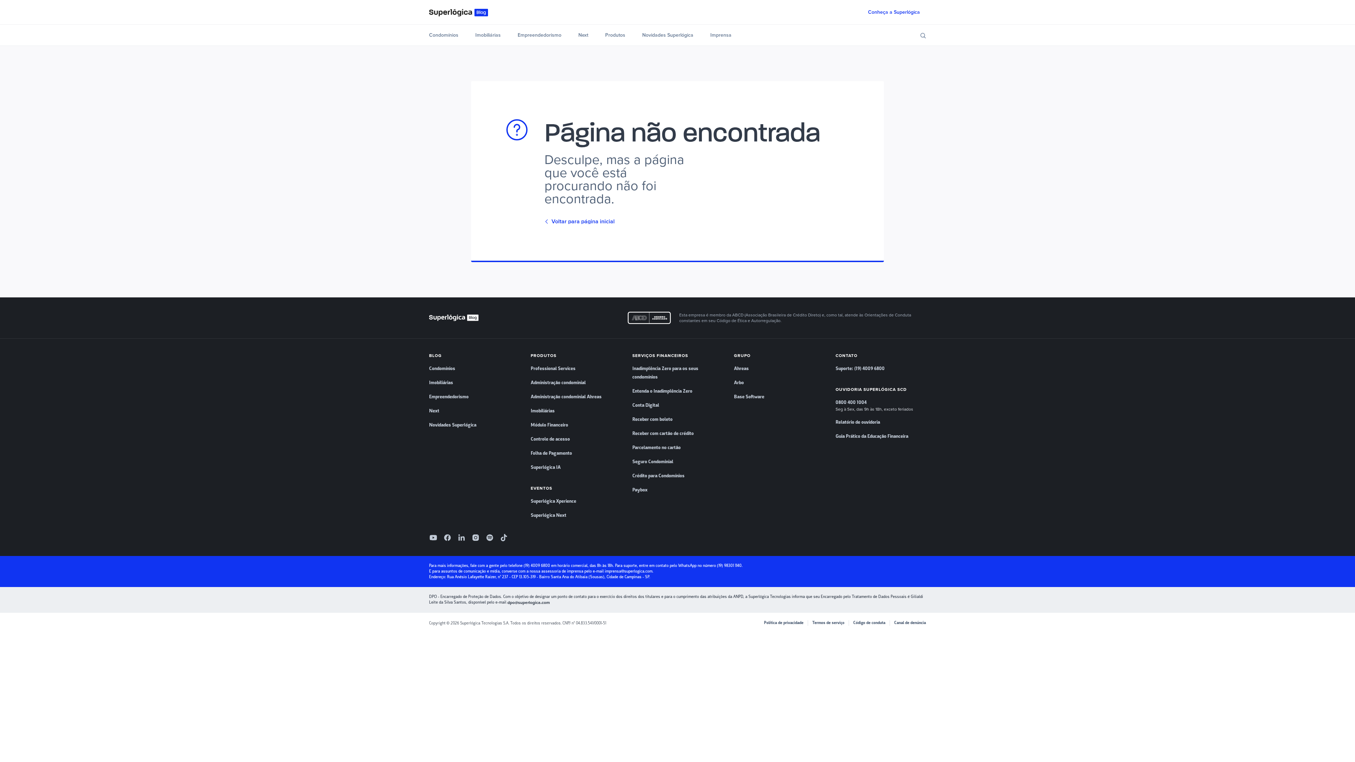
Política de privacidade (783, 622)
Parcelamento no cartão (656, 448)
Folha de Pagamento (551, 453)
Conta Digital (645, 405)
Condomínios (443, 35)
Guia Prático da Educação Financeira (872, 436)
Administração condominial (558, 383)
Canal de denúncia (910, 622)
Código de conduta (869, 622)
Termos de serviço (828, 622)
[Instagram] (475, 537)
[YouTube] (433, 537)
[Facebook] (447, 537)
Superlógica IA (546, 467)
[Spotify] (490, 537)
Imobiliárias (488, 35)
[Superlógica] (458, 12)
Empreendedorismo (539, 35)
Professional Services (553, 368)
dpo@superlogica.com (528, 602)
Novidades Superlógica (667, 35)
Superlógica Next (548, 515)
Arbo (739, 383)
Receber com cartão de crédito (663, 433)
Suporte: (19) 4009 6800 (860, 368)
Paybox (640, 490)
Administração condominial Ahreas (566, 397)
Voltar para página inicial (583, 221)
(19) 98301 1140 (729, 565)
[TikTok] (504, 537)
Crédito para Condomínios (658, 476)
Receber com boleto (652, 419)
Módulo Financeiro (549, 425)
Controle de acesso (550, 439)
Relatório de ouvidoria (858, 422)
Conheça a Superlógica (894, 12)
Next (583, 35)
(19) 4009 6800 (537, 565)
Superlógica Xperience (553, 501)
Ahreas (741, 368)
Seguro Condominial (652, 462)
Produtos (615, 35)
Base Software (749, 397)
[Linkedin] (461, 537)
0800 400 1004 (851, 402)
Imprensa (720, 35)
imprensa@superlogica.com (628, 571)
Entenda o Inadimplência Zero (662, 391)
